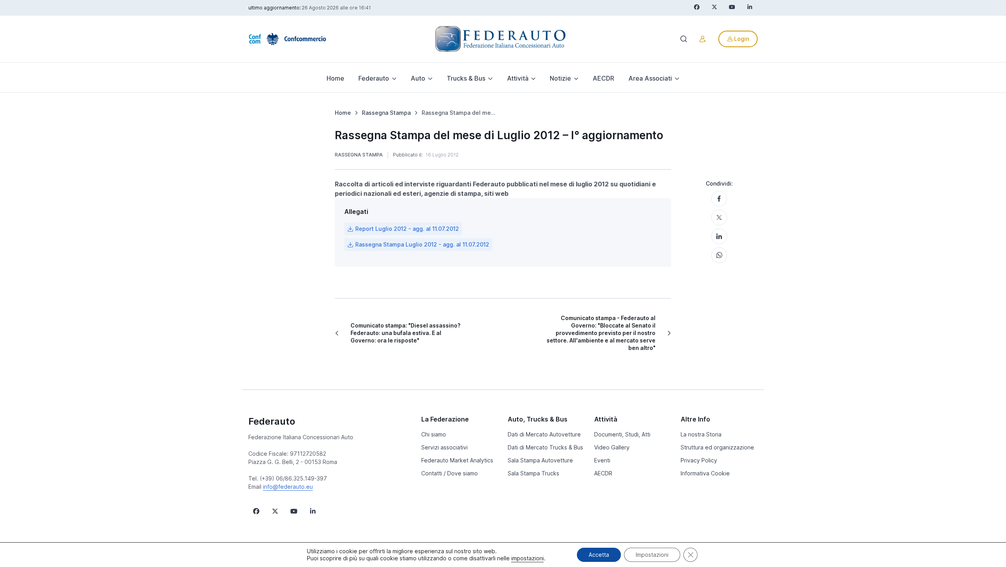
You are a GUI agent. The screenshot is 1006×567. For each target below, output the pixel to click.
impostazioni (527, 558)
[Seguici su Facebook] (256, 511)
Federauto (271, 421)
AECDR (603, 78)
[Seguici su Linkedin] (313, 511)
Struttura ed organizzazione (717, 447)
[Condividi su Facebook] (719, 198)
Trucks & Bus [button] (466, 78)
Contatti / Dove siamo (449, 473)
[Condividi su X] (719, 217)
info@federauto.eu (288, 486)
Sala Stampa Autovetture (540, 460)
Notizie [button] (560, 78)
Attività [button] (518, 78)
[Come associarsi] (702, 38)
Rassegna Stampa (359, 155)
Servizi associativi (444, 447)
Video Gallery (612, 447)
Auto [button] (418, 78)
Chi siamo (433, 434)
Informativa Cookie (705, 473)
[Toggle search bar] (683, 38)
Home (335, 78)
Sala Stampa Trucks (533, 473)
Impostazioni (652, 554)
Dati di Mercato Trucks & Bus (545, 447)
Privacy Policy (699, 460)
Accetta (599, 554)
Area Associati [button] (650, 78)
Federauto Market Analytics (457, 460)
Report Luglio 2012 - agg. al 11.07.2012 (407, 228)
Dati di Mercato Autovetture (544, 434)
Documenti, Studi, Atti (622, 434)
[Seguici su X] (275, 511)
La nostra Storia (701, 434)
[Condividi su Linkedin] (719, 236)
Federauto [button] (373, 78)
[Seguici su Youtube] (294, 511)
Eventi (602, 460)
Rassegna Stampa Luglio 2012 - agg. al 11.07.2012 (422, 244)
